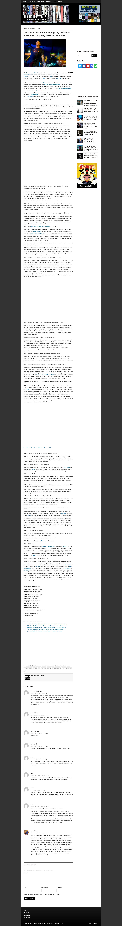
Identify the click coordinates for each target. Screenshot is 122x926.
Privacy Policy (40, 1)
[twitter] (80, 66)
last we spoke (29, 72)
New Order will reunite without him (52, 84)
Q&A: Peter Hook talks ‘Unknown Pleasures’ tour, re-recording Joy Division (44, 631)
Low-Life (64, 546)
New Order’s (59, 78)
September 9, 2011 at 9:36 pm (37, 759)
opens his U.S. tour (41, 82)
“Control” (33, 469)
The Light (29, 515)
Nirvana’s (42, 223)
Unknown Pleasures (28, 74)
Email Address (44, 887)
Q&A (25, 28)
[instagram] (91, 66)
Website (60, 887)
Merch (25, 914)
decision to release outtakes (64, 88)
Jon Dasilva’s (68, 564)
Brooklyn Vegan (37, 231)
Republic (35, 555)
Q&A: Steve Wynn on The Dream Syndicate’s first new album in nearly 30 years (91, 117)
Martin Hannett (50, 665)
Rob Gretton (26, 570)
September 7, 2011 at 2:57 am (37, 733)
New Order (57, 665)
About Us (25, 1)
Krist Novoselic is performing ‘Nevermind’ (40, 226)
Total (27, 389)
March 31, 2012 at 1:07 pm (36, 790)
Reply (47, 693)
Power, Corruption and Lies (48, 546)
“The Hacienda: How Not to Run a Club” (45, 374)
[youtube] (88, 66)
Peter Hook (36, 72)
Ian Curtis (32, 665)
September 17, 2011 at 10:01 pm (38, 775)
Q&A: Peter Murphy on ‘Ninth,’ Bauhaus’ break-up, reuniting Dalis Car (91, 132)
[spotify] (95, 66)
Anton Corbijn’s (66, 467)
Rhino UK (49, 447)
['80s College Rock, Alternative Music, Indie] (46, 13)
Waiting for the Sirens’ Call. (40, 90)
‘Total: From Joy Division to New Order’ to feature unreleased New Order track (45, 629)
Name (25, 887)
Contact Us (32, 1)
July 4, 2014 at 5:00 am (36, 833)
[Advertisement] (87, 36)
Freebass (26, 76)
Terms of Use (49, 1)
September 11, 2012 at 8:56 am (38, 806)
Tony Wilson (67, 568)
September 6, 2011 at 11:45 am (38, 693)
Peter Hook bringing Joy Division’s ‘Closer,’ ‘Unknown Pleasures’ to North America (46, 627)
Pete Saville (38, 493)
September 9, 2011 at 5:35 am (37, 746)
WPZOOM (96, 923)
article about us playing (38, 233)
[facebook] (84, 66)
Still (44, 78)
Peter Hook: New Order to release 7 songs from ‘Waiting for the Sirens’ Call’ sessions (47, 625)
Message (26, 873)
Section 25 (37, 566)
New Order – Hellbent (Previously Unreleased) (34, 447)
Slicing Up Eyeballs (40, 675)
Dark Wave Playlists (58, 1)
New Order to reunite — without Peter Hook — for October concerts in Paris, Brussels (47, 624)
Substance (63, 513)
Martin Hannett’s (34, 94)
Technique (43, 540)
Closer (50, 76)
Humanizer (28, 564)
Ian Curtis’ (30, 96)
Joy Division (38, 665)
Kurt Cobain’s (60, 222)
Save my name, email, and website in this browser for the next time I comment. (42, 894)
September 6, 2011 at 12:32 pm (38, 715)
